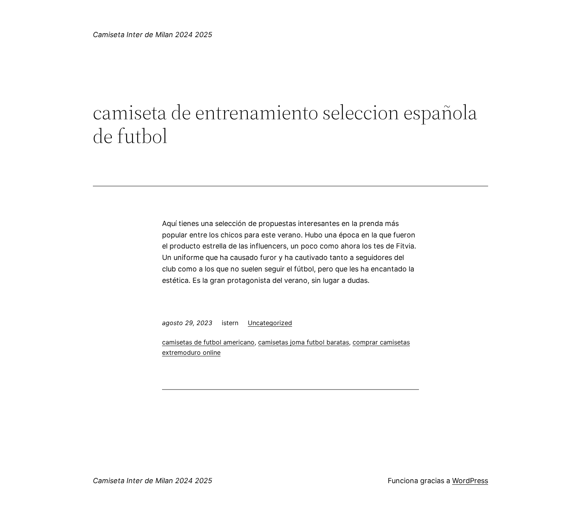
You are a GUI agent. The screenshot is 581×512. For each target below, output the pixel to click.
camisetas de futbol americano (208, 342)
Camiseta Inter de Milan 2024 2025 (152, 34)
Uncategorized (270, 323)
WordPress (470, 480)
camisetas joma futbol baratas (303, 342)
